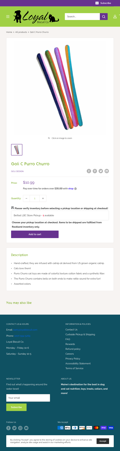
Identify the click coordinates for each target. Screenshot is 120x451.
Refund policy (72, 349)
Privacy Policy (72, 358)
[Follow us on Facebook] (8, 428)
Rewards (70, 344)
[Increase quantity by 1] (43, 198)
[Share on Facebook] (89, 171)
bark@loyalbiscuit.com (25, 329)
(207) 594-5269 (22, 335)
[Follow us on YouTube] (26, 428)
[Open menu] (7, 16)
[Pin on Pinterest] (95, 171)
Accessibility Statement (78, 363)
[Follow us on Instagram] (20, 428)
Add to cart (35, 234)
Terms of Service (74, 368)
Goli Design (17, 171)
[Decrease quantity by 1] (26, 198)
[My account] (115, 16)
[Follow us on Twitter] (14, 428)
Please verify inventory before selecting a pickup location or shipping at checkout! (61, 208)
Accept (102, 441)
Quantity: (16, 198)
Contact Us (71, 329)
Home (9, 32)
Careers (69, 353)
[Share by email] (107, 171)
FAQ (67, 339)
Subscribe (105, 3)
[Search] (104, 16)
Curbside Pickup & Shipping (80, 334)
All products (21, 32)
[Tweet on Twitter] (101, 171)
